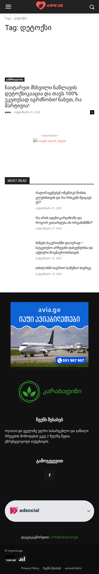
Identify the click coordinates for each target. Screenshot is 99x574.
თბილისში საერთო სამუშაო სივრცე (63, 268)
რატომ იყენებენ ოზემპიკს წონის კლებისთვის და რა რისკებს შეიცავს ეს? (64, 197)
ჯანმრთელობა (14, 79)
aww (8, 112)
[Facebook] (49, 475)
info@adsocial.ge (64, 537)
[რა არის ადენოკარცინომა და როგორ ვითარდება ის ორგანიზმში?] (18, 225)
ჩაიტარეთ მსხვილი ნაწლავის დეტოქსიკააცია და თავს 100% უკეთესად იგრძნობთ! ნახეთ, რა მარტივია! (43, 97)
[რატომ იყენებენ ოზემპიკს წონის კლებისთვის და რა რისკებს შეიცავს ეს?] (18, 200)
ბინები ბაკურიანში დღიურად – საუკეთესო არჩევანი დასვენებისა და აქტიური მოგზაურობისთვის (64, 247)
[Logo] (49, 6)
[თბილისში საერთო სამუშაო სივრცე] (18, 275)
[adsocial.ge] (25, 519)
